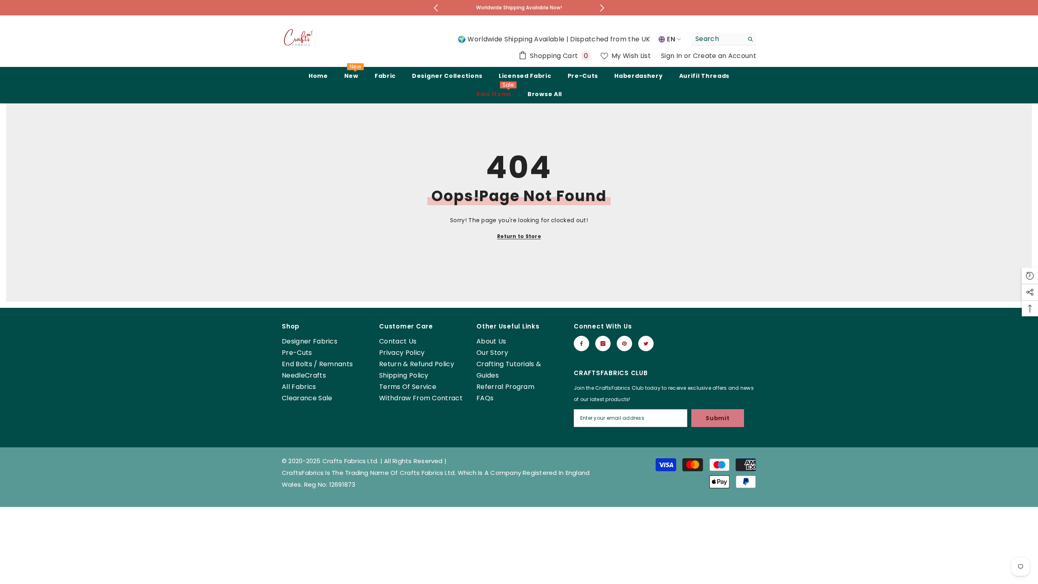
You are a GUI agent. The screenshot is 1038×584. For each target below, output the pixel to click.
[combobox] (717, 39)
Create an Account (724, 55)
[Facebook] (581, 343)
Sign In (672, 55)
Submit (717, 418)
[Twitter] (646, 343)
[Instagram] (603, 343)
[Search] (723, 39)
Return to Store (519, 236)
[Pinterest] (624, 343)
